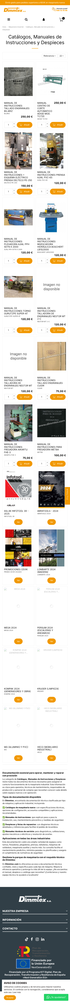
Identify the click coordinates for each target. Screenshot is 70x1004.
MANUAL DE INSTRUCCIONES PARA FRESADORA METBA (49, 447)
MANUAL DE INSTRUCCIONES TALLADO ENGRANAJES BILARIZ (16, 107)
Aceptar (10, 997)
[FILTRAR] (67, 502)
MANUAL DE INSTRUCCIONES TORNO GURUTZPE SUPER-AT (17, 311)
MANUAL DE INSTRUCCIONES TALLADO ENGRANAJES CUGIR (50, 381)
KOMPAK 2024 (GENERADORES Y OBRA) (17, 690)
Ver (18, 522)
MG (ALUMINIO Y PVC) (16, 747)
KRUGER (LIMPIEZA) (48, 688)
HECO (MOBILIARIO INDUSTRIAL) (47, 748)
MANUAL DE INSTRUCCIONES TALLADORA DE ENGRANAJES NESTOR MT (18, 381)
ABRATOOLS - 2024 (47, 511)
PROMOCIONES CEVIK (16, 569)
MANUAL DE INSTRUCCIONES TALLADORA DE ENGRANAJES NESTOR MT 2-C (51, 313)
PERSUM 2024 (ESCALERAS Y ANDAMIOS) (45, 630)
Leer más (17, 992)
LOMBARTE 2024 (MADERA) (46, 570)
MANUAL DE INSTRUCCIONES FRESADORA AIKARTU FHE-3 (16, 448)
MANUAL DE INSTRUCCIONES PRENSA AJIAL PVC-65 (51, 175)
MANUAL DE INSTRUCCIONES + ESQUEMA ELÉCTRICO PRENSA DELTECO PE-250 (18, 176)
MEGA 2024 (10, 627)
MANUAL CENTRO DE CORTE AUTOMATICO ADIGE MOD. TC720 (44, 110)
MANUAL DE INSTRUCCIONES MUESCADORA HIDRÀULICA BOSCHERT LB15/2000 (50, 244)
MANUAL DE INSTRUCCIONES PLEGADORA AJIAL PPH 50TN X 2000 (16, 243)
